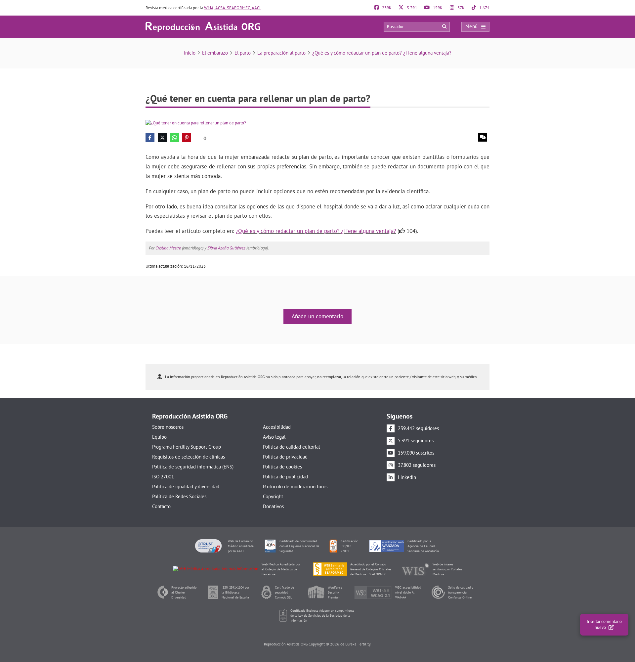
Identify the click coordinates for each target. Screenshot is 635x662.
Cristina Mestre (168, 248)
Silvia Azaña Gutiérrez (226, 248)
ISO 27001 (163, 476)
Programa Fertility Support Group (186, 446)
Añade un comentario (317, 316)
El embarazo (215, 53)
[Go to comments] (482, 137)
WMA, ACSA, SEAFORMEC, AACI (232, 8)
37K (460, 8)
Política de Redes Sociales (179, 496)
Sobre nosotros (168, 426)
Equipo (159, 436)
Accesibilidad (277, 426)
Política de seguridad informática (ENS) (192, 466)
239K (386, 8)
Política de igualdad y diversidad (185, 486)
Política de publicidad (285, 476)
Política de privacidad (285, 456)
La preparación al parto (281, 53)
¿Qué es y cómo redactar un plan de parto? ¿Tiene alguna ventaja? (381, 53)
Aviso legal (274, 436)
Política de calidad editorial (291, 446)
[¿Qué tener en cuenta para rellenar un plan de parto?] (196, 122)
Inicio (189, 53)
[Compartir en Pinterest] (186, 137)
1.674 (483, 8)
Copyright (273, 496)
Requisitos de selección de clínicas (188, 456)
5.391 (411, 8)
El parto (242, 53)
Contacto (161, 506)
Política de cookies (282, 466)
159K (437, 8)
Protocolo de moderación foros (295, 486)
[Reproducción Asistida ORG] (203, 26)
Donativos (273, 506)
